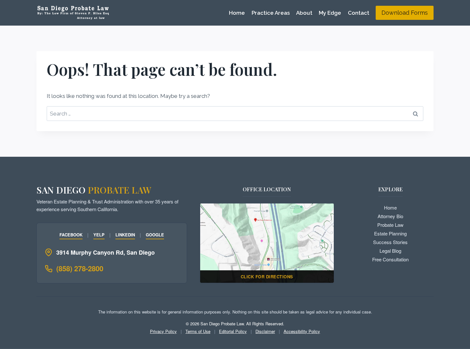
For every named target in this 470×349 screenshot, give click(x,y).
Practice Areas (271, 13)
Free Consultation (390, 259)
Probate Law (390, 224)
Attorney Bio (390, 216)
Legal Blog (390, 250)
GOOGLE (155, 235)
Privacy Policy (163, 331)
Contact (358, 13)
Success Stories (390, 242)
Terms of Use (197, 331)
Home (237, 13)
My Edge (330, 13)
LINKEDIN (125, 235)
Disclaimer (265, 331)
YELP (99, 235)
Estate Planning (390, 233)
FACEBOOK (70, 235)
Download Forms (404, 12)
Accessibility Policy (302, 331)
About (304, 13)
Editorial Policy (233, 331)
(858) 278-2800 (79, 268)
